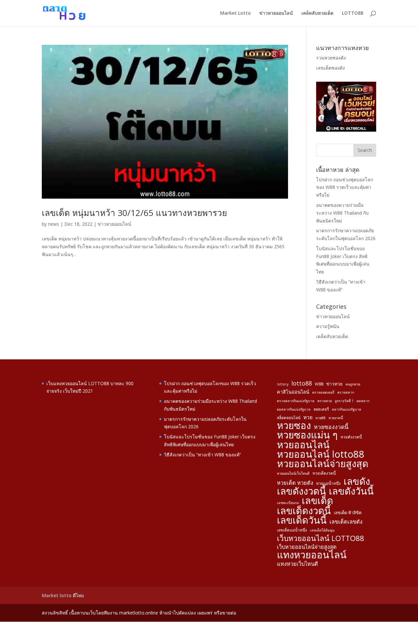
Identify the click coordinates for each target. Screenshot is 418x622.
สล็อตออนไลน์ (288, 417)
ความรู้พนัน (327, 326)
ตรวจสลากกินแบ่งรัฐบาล (295, 401)
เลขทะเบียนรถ (288, 502)
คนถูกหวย (353, 384)
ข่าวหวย (334, 384)
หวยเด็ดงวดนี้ (324, 473)
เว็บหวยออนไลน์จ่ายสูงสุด (307, 546)
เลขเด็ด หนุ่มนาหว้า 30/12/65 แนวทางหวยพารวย (134, 213)
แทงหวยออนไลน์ (311, 555)
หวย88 (320, 418)
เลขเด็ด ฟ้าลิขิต (348, 513)
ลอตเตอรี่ (321, 409)
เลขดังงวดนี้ (301, 491)
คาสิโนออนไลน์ (293, 392)
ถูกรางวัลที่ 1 (344, 401)
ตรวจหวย (324, 401)
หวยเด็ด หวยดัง (295, 482)
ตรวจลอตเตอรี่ (323, 392)
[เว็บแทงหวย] (346, 130)
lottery (282, 384)
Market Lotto (235, 13)
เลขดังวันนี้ (351, 491)
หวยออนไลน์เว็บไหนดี (293, 473)
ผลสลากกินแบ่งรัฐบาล (294, 409)
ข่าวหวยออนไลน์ (276, 13)
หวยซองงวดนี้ (331, 427)
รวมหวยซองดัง (331, 58)
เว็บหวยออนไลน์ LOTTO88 (320, 538)
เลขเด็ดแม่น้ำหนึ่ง (292, 529)
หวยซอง (294, 426)
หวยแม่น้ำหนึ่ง (328, 483)
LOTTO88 (352, 13)
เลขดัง (357, 481)
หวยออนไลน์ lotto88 (320, 454)
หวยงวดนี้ (336, 418)
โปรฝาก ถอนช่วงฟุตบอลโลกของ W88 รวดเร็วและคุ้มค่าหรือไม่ (344, 187)
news (53, 224)
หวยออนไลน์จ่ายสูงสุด (322, 464)
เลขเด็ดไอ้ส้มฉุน (322, 530)
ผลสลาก (363, 401)
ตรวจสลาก (345, 392)
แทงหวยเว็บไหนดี (297, 563)
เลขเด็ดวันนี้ (302, 520)
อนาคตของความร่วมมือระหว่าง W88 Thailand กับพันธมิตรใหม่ (342, 213)
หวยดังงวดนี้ (351, 436)
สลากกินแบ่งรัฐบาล (346, 409)
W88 (319, 384)
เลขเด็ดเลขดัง (346, 521)
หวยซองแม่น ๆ (307, 435)
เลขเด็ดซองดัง (330, 68)
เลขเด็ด (317, 501)
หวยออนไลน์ (303, 445)
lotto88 (301, 383)
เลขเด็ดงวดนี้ (304, 511)
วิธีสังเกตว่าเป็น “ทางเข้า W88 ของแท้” (202, 454)
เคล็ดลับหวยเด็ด (317, 13)
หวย (308, 417)
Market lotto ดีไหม (63, 595)
